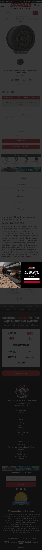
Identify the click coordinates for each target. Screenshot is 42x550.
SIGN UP (31, 282)
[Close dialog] (1, 262)
